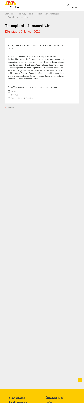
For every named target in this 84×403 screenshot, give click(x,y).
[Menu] (74, 3)
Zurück (11, 108)
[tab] (42, 41)
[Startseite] (12, 4)
